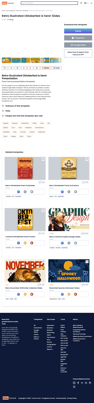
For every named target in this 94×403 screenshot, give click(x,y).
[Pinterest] (90, 383)
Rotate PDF (63, 360)
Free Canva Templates (22, 10)
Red (15, 299)
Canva (36, 334)
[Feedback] (17, 68)
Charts (34, 123)
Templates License (48, 398)
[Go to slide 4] (35, 60)
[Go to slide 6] (54, 60)
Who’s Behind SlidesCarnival (78, 326)
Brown (51, 196)
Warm (21, 136)
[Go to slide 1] (6, 60)
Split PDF (64, 357)
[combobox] (49, 3)
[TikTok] (74, 386)
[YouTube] (82, 383)
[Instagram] (74, 383)
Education (50, 325)
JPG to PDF (64, 343)
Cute (63, 299)
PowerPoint (38, 328)
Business (14, 123)
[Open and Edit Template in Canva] (78, 30)
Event (42, 123)
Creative (8, 196)
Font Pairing (63, 331)
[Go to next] (59, 60)
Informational (39, 127)
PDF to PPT (64, 341)
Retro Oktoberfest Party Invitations (64, 185)
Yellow (29, 136)
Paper (11, 299)
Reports (50, 349)
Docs (48, 340)
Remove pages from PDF (64, 370)
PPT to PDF (64, 338)
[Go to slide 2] (16, 60)
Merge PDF (64, 355)
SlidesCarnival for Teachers (79, 340)
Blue (59, 299)
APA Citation (63, 335)
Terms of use (36, 398)
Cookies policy (61, 398)
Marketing (6, 132)
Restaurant (41, 132)
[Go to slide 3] (25, 60)
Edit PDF (63, 352)
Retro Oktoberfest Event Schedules (20, 185)
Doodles (58, 247)
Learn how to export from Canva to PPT (78, 53)
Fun (13, 196)
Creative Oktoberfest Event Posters (20, 236)
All (34, 325)
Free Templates (10, 10)
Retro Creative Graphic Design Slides (64, 237)
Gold (20, 127)
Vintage (13, 136)
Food (13, 127)
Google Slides (36, 331)
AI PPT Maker (63, 326)
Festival (5, 127)
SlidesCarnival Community (82, 336)
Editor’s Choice (36, 338)
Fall (49, 123)
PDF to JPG (64, 345)
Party (14, 132)
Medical (49, 330)
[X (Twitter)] (86, 383)
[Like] (5, 68)
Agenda (5, 123)
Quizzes (32, 132)
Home (3, 10)
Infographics (51, 344)
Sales (49, 335)
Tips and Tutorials (79, 334)
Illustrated (28, 127)
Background (53, 299)
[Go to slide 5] (45, 60)
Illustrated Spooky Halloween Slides (64, 288)
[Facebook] (78, 383)
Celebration (25, 123)
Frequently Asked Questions (79, 331)
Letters (49, 347)
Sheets (49, 342)
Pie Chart (23, 132)
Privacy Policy (72, 398)
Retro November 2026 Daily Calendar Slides (24, 288)
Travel (5, 136)
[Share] (11, 68)
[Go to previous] (3, 60)
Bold (7, 299)
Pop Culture (51, 337)
